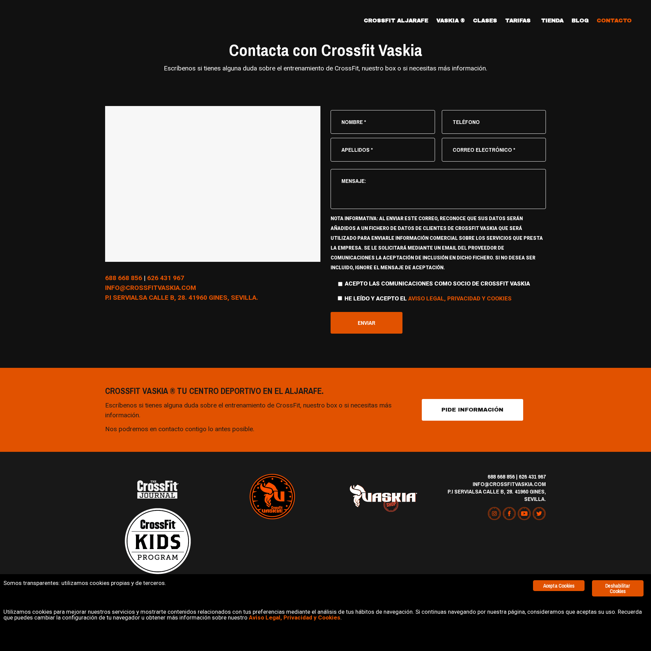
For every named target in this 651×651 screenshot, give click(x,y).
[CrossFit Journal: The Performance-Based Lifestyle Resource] (157, 489)
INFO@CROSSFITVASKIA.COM (150, 288)
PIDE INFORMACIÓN (472, 409)
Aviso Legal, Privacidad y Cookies (460, 298)
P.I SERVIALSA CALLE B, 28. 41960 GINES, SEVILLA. (181, 297)
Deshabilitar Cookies (617, 588)
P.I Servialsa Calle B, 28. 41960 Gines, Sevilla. (497, 495)
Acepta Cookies (559, 585)
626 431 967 (165, 278)
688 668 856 (123, 278)
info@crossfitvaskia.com (509, 484)
